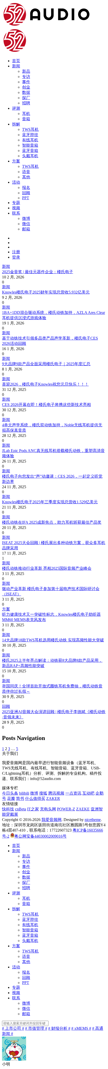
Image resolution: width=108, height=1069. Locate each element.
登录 (16, 257)
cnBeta (20, 809)
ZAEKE (83, 809)
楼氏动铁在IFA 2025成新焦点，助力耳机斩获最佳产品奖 (51, 522)
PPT (25, 198)
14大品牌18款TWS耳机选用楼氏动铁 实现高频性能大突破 (53, 640)
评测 (16, 108)
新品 (26, 71)
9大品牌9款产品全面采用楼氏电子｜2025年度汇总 (46, 364)
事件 (26, 82)
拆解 (16, 124)
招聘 (26, 103)
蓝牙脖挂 (30, 135)
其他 (26, 177)
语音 (26, 172)
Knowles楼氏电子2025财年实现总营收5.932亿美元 (46, 292)
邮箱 (26, 229)
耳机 (26, 113)
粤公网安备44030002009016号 (40, 836)
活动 (16, 182)
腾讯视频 (56, 793)
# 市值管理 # (36, 1028)
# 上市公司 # (13, 1028)
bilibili (24, 793)
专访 (26, 76)
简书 (20, 798)
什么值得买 (35, 798)
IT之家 (33, 809)
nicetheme (93, 819)
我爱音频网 (51, 819)
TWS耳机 (30, 129)
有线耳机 (30, 140)
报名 (26, 187)
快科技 (8, 809)
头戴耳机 (30, 156)
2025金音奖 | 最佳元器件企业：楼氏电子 (37, 272)
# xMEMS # (81, 1028)
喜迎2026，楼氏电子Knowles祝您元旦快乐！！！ (45, 384)
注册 (16, 252)
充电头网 (48, 809)
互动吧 (88, 793)
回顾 (26, 193)
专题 (16, 202)
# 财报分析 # (59, 1028)
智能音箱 (30, 145)
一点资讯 (73, 793)
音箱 (26, 119)
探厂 (26, 98)
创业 (26, 87)
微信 (26, 224)
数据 (26, 92)
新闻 (16, 66)
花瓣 (11, 798)
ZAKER (53, 798)
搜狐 (43, 793)
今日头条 (10, 793)
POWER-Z (66, 809)
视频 (16, 208)
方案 (16, 161)
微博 (26, 218)
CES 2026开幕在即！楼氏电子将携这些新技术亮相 (46, 404)
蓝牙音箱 (30, 150)
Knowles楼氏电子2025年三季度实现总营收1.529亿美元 (50, 502)
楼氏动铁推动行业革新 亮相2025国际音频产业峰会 (46, 568)
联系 (16, 213)
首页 (16, 61)
